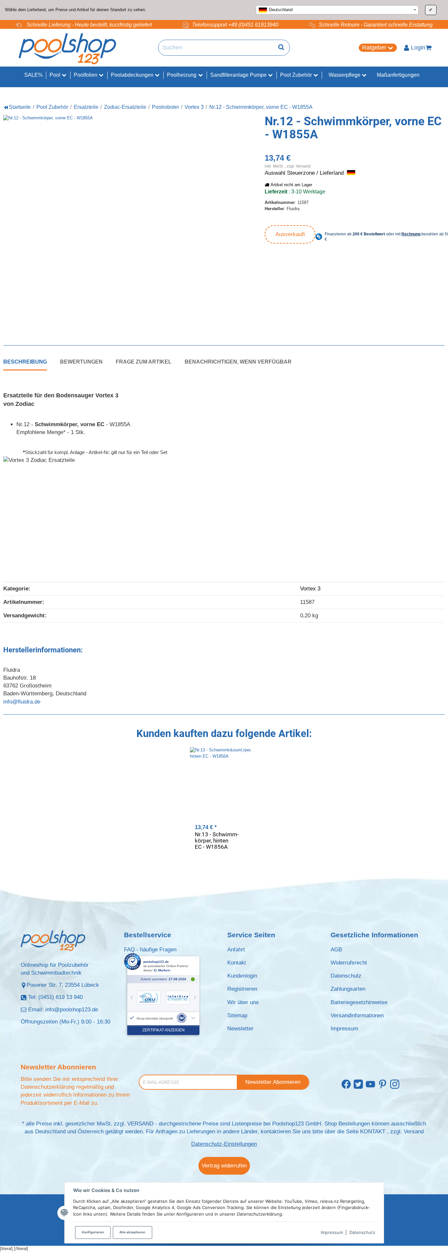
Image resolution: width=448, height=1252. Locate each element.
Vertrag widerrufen (224, 1166)
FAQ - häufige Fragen (150, 949)
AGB (336, 949)
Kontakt (236, 963)
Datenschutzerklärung (47, 1087)
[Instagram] (394, 1085)
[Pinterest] (382, 1085)
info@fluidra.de (21, 702)
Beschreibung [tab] (25, 362)
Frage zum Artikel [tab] (144, 362)
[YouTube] (370, 1085)
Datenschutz (362, 1232)
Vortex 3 (310, 589)
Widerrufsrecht (349, 963)
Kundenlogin (242, 976)
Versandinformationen (357, 1015)
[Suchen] (281, 47)
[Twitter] (358, 1085)
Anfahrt (236, 949)
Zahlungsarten (348, 989)
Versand (303, 166)
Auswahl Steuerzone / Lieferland (305, 173)
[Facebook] (346, 1085)
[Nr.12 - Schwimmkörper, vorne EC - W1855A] (112, 223)
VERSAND (140, 1124)
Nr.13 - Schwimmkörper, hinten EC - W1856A (217, 840)
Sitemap (237, 1015)
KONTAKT (372, 1131)
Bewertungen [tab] (81, 362)
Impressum (332, 1232)
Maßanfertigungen (398, 75)
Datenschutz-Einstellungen (224, 1144)
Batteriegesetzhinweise (359, 1002)
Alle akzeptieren (132, 1232)
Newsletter (240, 1028)
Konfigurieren (93, 1232)
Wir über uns (243, 1002)
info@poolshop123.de (71, 1009)
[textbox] (337, 10)
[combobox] (337, 9)
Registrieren (242, 989)
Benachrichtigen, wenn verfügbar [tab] (238, 362)
